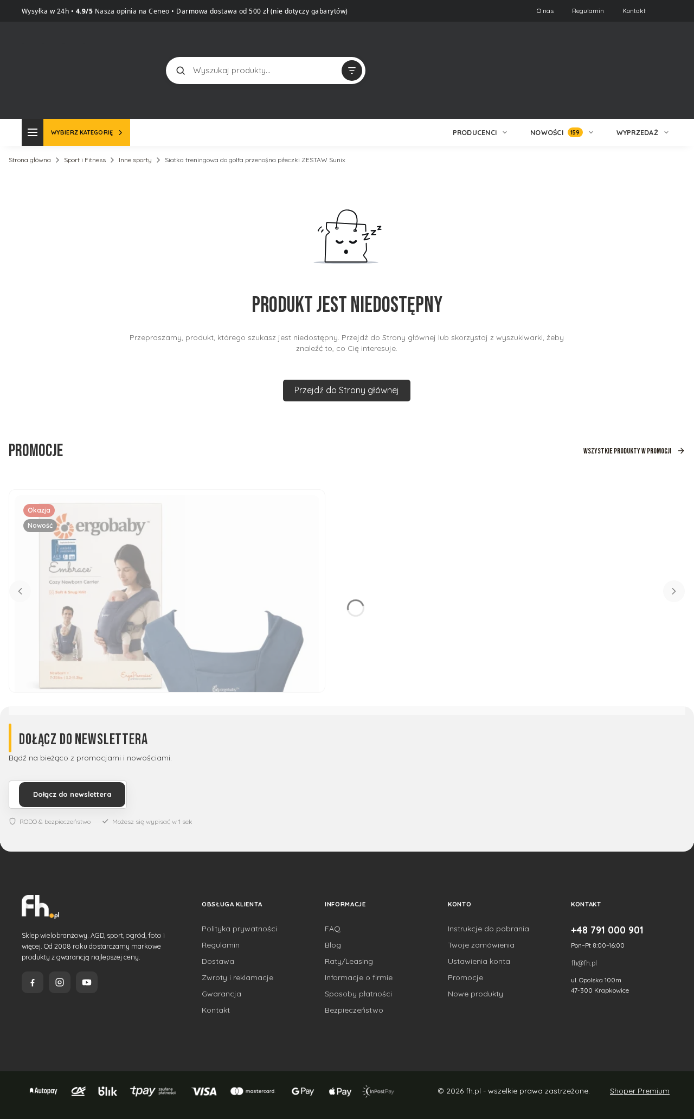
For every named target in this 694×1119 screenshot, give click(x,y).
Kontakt (634, 11)
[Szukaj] (181, 70)
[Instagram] (59, 982)
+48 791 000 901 (607, 930)
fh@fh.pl (584, 962)
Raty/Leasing (349, 961)
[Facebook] (32, 982)
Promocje (465, 977)
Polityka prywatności (239, 928)
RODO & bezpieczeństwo (55, 821)
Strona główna (30, 160)
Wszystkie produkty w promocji (627, 451)
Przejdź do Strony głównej (346, 390)
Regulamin (588, 11)
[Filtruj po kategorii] (352, 70)
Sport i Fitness (85, 160)
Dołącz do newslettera (72, 794)
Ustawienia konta (479, 961)
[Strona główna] (62, 69)
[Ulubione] (661, 70)
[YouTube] (87, 982)
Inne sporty (135, 160)
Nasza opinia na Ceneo (131, 11)
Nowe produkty (475, 994)
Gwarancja (221, 994)
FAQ (332, 928)
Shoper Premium (640, 1091)
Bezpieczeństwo (354, 1010)
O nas (545, 11)
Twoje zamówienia (481, 945)
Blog (333, 945)
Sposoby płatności (358, 994)
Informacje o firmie (359, 977)
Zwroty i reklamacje (237, 977)
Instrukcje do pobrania (488, 928)
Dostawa (218, 961)
